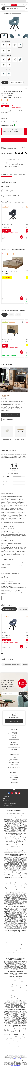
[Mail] (26, 153)
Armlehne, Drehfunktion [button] (16, 82)
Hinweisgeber (6, 802)
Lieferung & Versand (11, 191)
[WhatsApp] (16, 153)
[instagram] (16, 793)
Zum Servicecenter (14, 721)
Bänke (18, 314)
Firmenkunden (14, 749)
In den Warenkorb (14, 140)
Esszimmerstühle (7, 659)
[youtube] (19, 793)
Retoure (14, 737)
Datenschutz (6, 800)
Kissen (11, 314)
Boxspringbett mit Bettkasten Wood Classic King (12, 253)
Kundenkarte (14, 781)
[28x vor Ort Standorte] (22, 5)
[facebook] (9, 793)
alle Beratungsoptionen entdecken (13, 166)
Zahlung (14, 735)
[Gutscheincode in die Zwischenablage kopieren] (25, 131)
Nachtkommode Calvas (7, 320)
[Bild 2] (11, 35)
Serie (15, 174)
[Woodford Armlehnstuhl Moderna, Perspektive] (14, 24)
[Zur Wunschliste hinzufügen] (26, 89)
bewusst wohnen (14, 782)
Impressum (6, 796)
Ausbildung (14, 779)
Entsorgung (14, 742)
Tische (4, 314)
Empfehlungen (22, 174)
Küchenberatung (14, 759)
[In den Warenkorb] (21, 237)
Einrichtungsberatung (14, 761)
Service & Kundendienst (14, 747)
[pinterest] (12, 793)
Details (7, 186)
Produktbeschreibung (6, 174)
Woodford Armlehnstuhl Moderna (10, 205)
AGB (4, 798)
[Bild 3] (18, 35)
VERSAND (16, 131)
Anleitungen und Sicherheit (13, 195)
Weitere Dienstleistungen (14, 766)
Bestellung (14, 732)
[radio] (14, 476)
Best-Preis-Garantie (14, 762)
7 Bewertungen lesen (17, 97)
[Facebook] (19, 153)
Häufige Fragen (14, 744)
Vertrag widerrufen (14, 739)
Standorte (14, 757)
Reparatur (14, 740)
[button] (3, 4)
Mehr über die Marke (8, 419)
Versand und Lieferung (14, 734)
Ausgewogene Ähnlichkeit (9, 609)
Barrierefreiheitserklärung (9, 803)
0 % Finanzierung (14, 746)
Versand (9, 111)
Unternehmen (14, 775)
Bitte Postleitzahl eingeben (9, 121)
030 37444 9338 (12, 161)
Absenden (22, 693)
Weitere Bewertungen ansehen (10, 598)
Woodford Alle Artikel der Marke (10, 415)
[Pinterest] (22, 153)
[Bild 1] (4, 35)
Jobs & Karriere (14, 777)
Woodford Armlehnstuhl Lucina (9, 614)
